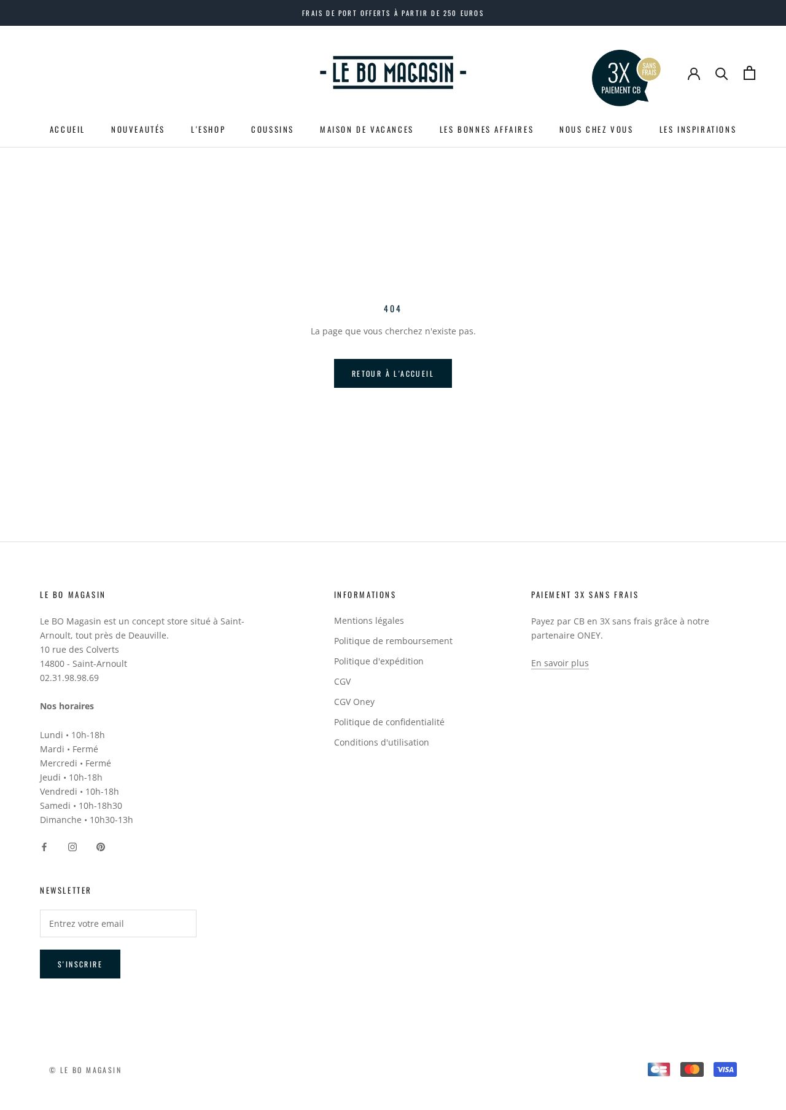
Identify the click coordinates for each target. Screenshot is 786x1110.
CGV (342, 681)
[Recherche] (721, 72)
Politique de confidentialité (389, 722)
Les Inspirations (698, 129)
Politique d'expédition (379, 661)
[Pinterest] (100, 846)
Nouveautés (138, 129)
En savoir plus (560, 663)
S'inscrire (80, 964)
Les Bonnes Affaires (487, 129)
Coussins (272, 129)
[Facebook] (44, 846)
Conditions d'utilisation (381, 742)
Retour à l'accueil (393, 373)
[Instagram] (72, 846)
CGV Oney (354, 701)
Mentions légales (369, 620)
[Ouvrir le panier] (749, 73)
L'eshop (208, 129)
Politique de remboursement (393, 641)
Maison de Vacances (367, 129)
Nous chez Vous (596, 129)
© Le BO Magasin (85, 1070)
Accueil (67, 129)
